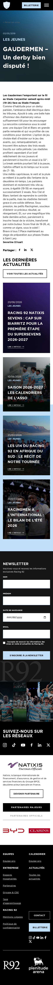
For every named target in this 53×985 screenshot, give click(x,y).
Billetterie (40, 927)
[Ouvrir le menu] (46, 5)
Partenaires (9, 886)
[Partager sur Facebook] (19, 250)
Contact (39, 915)
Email (6, 627)
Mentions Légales (13, 917)
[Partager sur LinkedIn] (25, 250)
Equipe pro (9, 861)
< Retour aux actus (11, 22)
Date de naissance (12, 610)
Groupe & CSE (11, 893)
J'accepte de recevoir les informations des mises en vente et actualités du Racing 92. (25, 643)
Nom (5, 577)
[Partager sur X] (31, 250)
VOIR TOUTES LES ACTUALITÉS (25, 273)
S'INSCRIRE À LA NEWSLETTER (26, 655)
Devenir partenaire (26, 793)
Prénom (7, 594)
